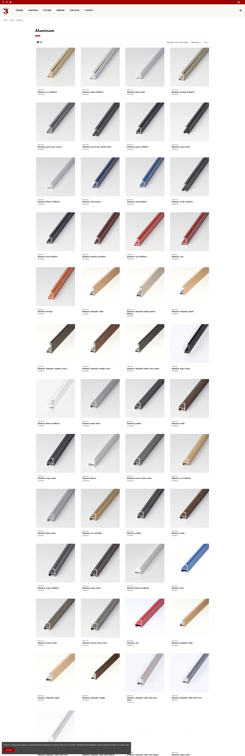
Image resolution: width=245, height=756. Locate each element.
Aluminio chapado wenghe (93, 698)
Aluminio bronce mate (47, 643)
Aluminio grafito (134, 424)
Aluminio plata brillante (92, 92)
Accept (9, 750)
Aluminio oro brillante (47, 92)
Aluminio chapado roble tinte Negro (143, 755)
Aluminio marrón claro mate (139, 478)
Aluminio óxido (178, 424)
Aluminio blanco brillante (49, 202)
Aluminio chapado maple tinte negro (143, 369)
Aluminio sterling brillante (183, 92)
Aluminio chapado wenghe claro (96, 369)
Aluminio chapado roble (92, 312)
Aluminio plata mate (136, 92)
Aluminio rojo (177, 257)
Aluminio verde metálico (182, 202)
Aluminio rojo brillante (137, 257)
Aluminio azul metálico (48, 257)
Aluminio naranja (45, 312)
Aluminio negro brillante (137, 147)
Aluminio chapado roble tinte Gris (187, 698)
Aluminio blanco (89, 478)
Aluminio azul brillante (137, 202)
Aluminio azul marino (91, 202)
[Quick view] (74, 56)
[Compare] (74, 51)
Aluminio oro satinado (92, 533)
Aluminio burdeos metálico (94, 257)
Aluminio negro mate (181, 147)
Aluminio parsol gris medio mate (96, 147)
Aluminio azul (177, 588)
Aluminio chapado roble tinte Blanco (98, 755)
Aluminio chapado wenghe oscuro (52, 369)
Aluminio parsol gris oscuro (50, 147)
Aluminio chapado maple (182, 312)
